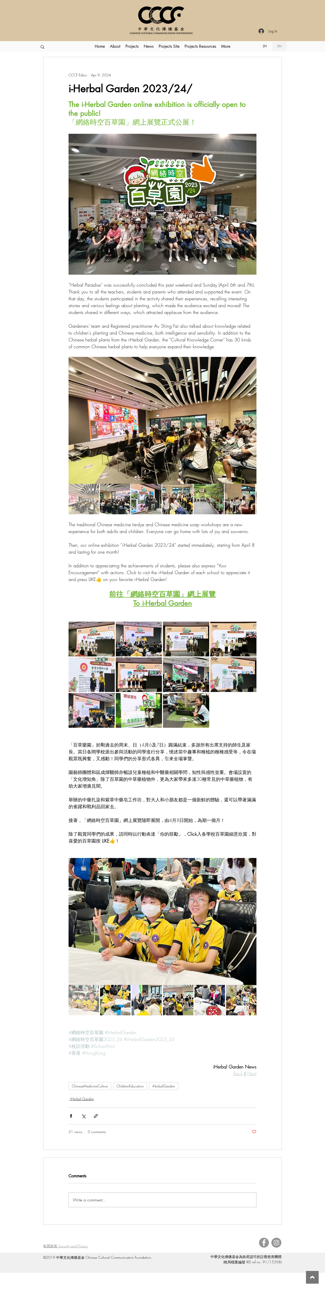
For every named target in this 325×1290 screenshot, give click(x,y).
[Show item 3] (146, 499)
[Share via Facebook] (71, 1116)
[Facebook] (264, 1243)
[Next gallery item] (250, 420)
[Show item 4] (177, 499)
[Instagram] (276, 1243)
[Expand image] (162, 420)
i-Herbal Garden (82, 1098)
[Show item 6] (240, 499)
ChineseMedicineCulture (90, 1086)
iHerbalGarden (163, 1086)
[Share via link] (95, 1116)
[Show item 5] (208, 499)
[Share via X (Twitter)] (83, 1116)
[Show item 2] (115, 499)
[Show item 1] (84, 499)
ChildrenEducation (130, 1086)
